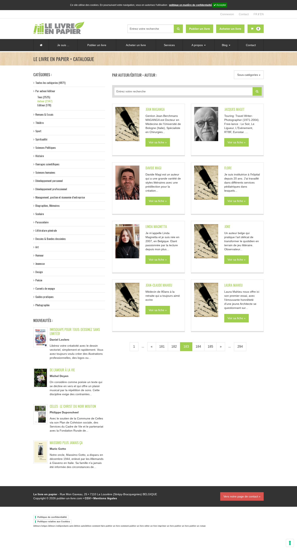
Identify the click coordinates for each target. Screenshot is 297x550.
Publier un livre (96, 45)
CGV (88, 498)
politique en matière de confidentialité (190, 5)
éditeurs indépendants (58, 526)
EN (262, 14)
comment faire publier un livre (106, 526)
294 (240, 346)
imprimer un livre (166, 526)
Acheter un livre (136, 45)
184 (198, 346)
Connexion (227, 14)
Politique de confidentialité (52, 517)
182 (174, 346)
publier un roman (198, 526)
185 (210, 346)
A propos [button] (198, 45)
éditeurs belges (40, 526)
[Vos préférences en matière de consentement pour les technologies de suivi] (290, 543)
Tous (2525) (43, 97)
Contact (244, 14)
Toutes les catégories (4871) (50, 82)
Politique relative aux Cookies (53, 521)
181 (162, 346)
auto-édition (74, 526)
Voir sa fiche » (158, 142)
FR (255, 14)
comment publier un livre (132, 526)
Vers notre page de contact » (241, 496)
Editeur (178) (44, 105)
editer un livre (150, 526)
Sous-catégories (248, 74)
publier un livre (182, 526)
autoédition (86, 526)
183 (186, 346)
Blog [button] (225, 45)
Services (169, 45)
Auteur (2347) (44, 101)
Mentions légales (105, 498)
